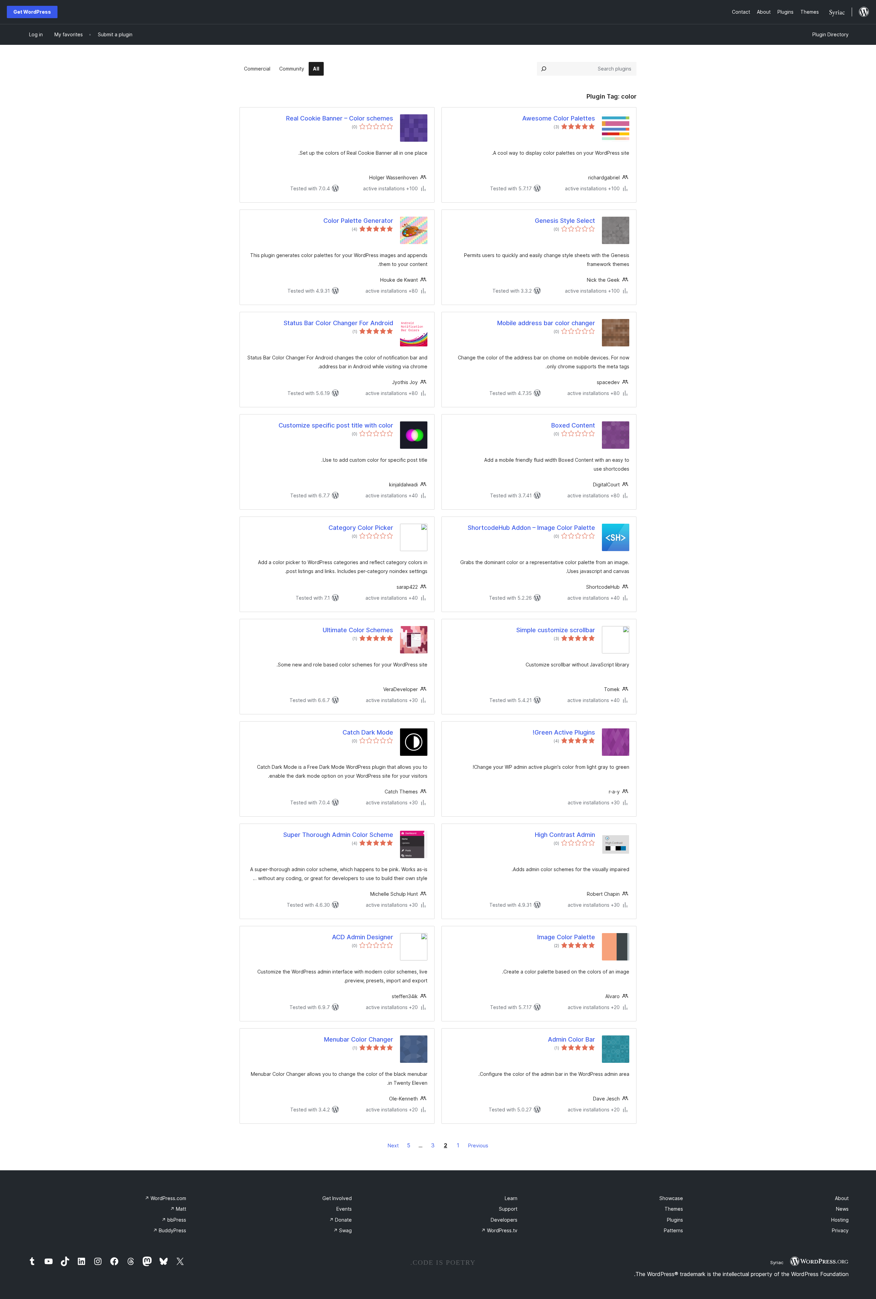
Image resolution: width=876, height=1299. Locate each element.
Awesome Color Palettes (558, 118)
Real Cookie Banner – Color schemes (339, 118)
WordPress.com (165, 1198)
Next (393, 1145)
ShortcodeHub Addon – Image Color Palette (531, 527)
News (842, 1209)
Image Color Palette (566, 937)
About (842, 1198)
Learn (511, 1198)
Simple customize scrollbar (555, 630)
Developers (504, 1220)
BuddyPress (169, 1230)
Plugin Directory (830, 34)
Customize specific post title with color (336, 425)
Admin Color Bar (571, 1039)
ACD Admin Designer (362, 937)
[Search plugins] (544, 69)
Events (344, 1209)
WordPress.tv (499, 1230)
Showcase (671, 1198)
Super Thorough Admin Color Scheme (338, 834)
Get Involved (337, 1198)
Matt (178, 1209)
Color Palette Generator (358, 220)
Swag (342, 1230)
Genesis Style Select (565, 220)
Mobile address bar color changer (546, 323)
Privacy (840, 1230)
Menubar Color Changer (358, 1039)
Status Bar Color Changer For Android (338, 323)
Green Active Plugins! (564, 732)
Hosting (840, 1220)
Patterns (673, 1230)
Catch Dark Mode (368, 732)
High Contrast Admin (565, 834)
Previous (478, 1145)
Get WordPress (32, 12)
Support (508, 1209)
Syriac (776, 1262)
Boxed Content (573, 425)
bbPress (174, 1220)
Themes (674, 1209)
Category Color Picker (360, 527)
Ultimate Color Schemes (358, 630)
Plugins (675, 1220)
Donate (340, 1220)
